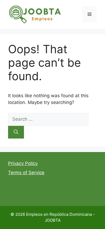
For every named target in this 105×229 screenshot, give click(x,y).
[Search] (16, 132)
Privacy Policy (23, 163)
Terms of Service (26, 172)
